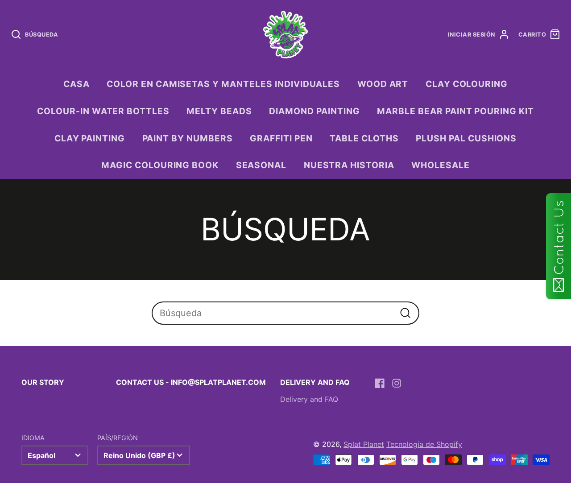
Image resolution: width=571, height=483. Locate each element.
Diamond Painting (314, 111)
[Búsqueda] (405, 313)
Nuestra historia (349, 165)
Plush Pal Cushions (466, 138)
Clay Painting (89, 138)
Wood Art (383, 83)
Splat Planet (363, 444)
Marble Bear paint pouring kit (455, 111)
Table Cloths (364, 138)
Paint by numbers (187, 138)
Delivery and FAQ (309, 399)
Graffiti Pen (281, 138)
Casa (76, 83)
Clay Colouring (467, 83)
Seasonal (261, 165)
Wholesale (440, 165)
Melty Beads (219, 111)
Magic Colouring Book (160, 165)
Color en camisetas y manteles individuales (223, 83)
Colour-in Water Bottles (103, 111)
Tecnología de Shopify (424, 444)
